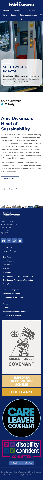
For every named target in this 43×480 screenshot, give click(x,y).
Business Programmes (12, 290)
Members (7, 272)
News (5, 15)
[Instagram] (9, 240)
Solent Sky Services (29, 475)
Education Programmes (12, 293)
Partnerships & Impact (28, 15)
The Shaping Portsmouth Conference (18, 276)
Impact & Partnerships (12, 315)
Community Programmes (13, 297)
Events (13, 15)
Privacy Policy (7, 284)
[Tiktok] (14, 240)
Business (5, 10)
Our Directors (8, 261)
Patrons (6, 268)
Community (32, 10)
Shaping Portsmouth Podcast (15, 311)
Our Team (7, 257)
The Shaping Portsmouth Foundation (18, 280)
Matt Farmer (4, 475)
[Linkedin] (3, 240)
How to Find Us (9, 251)
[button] (40, 15)
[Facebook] (20, 240)
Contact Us (7, 247)
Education (18, 10)
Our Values (7, 264)
